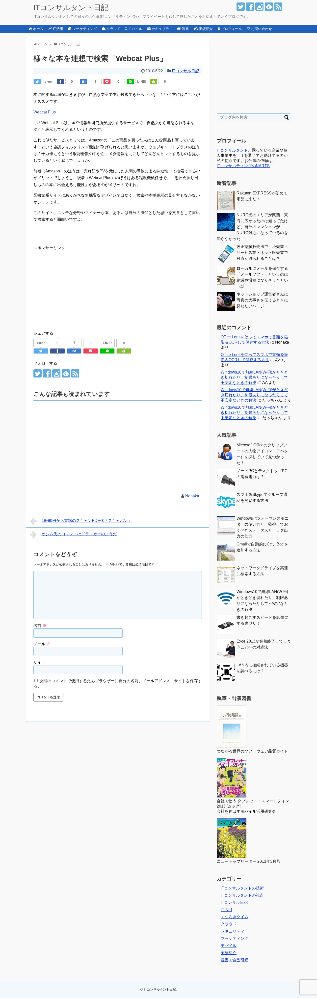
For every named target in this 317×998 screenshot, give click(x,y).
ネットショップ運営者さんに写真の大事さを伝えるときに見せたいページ (262, 300)
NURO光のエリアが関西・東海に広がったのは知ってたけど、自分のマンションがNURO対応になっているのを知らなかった (252, 227)
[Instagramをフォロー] (259, 6)
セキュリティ (232, 931)
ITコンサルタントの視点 (242, 895)
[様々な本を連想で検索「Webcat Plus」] (83, 81)
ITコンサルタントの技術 (242, 888)
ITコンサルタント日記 (70, 7)
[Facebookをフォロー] (250, 6)
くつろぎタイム (234, 917)
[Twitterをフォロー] (241, 6)
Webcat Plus (44, 112)
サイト (39, 662)
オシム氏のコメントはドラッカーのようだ (79, 534)
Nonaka (192, 496)
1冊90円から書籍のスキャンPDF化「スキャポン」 (87, 520)
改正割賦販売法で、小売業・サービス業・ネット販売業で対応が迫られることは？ (262, 252)
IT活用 (226, 910)
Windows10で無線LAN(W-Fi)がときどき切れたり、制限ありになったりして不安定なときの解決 (254, 377)
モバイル (229, 946)
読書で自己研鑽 (234, 960)
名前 (39, 625)
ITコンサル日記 (185, 71)
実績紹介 (229, 953)
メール (41, 644)
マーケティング (234, 938)
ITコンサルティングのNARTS (243, 166)
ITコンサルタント (232, 150)
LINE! (141, 81)
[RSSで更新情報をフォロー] (278, 6)
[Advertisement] (75, 286)
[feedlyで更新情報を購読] (269, 6)
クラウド (229, 924)
